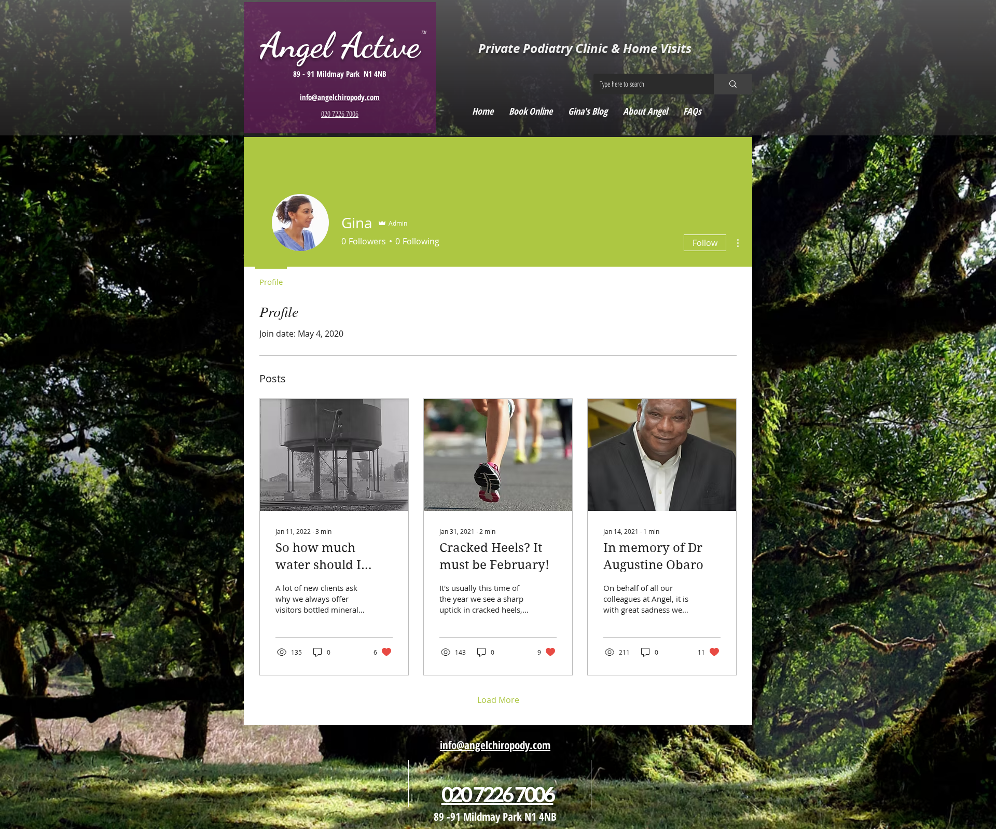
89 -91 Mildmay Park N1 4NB (495, 816)
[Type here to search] (733, 84)
